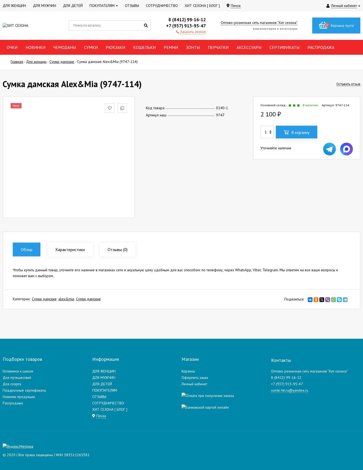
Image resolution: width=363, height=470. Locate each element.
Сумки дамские (44, 299)
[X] (321, 299)
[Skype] (339, 299)
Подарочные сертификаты (24, 390)
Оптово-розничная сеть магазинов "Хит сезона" (259, 22)
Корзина (188, 371)
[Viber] (327, 299)
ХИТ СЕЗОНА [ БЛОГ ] (109, 409)
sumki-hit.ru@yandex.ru (289, 390)
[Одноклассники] (316, 299)
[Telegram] (345, 299)
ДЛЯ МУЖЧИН (103, 377)
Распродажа (13, 403)
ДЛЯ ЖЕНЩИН (104, 371)
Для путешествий (17, 377)
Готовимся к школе (18, 371)
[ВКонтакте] (310, 299)
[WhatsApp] (333, 299)
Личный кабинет (194, 384)
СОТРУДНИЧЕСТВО (108, 403)
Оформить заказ (195, 377)
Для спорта (12, 384)
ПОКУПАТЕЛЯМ (104, 390)
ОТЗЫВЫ (99, 396)
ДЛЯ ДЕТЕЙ (102, 384)
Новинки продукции (19, 396)
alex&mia (66, 299)
